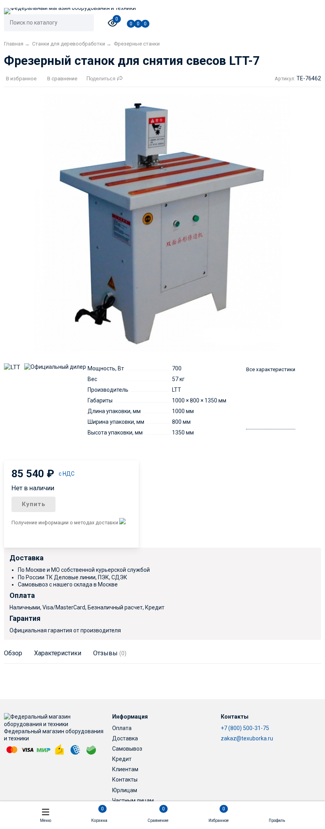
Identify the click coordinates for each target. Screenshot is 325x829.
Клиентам (125, 769)
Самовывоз (127, 749)
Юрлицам (124, 790)
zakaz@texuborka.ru (247, 738)
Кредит (122, 759)
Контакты (125, 779)
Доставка (125, 738)
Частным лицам (133, 800)
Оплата (122, 728)
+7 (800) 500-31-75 (245, 728)
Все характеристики (270, 369)
